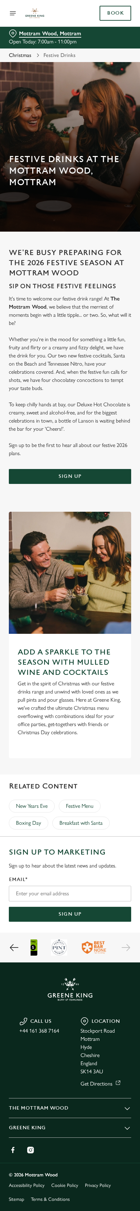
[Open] (13, 13)
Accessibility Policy (27, 1185)
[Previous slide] (14, 947)
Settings (109, 684)
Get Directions (96, 1083)
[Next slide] (125, 947)
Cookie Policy (64, 1185)
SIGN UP (70, 914)
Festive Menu (79, 806)
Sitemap (16, 1199)
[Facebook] (13, 1150)
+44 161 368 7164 (39, 1031)
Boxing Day (28, 823)
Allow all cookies (70, 706)
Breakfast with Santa (81, 823)
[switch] (122, 614)
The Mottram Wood (38, 1108)
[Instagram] (31, 1150)
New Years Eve (32, 806)
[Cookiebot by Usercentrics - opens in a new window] (102, 477)
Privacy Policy (98, 1185)
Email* (18, 879)
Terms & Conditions (50, 1199)
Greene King (27, 1128)
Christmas (20, 55)
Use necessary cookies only (70, 728)
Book (115, 13)
